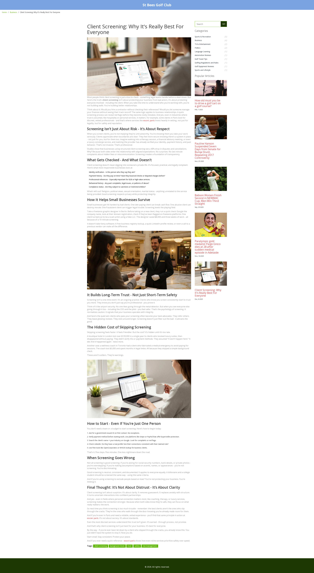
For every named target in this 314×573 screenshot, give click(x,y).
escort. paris (149, 120)
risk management (150, 546)
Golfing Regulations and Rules (206, 63)
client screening (100, 546)
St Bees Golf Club (157, 5)
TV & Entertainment (202, 44)
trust (129, 546)
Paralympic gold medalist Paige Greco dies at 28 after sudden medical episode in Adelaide (208, 246)
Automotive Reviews (203, 55)
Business (13, 12)
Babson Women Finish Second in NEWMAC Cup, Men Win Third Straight (208, 199)
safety (137, 546)
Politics (197, 48)
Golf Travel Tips (201, 59)
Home (4, 12)
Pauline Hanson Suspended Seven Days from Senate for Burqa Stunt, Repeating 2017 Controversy (208, 150)
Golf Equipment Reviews (204, 66)
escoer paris (92, 518)
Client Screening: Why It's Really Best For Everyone (208, 292)
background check (117, 546)
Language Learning (202, 51)
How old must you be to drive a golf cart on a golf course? (208, 103)
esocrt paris (129, 540)
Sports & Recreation (203, 36)
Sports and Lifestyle (202, 70)
